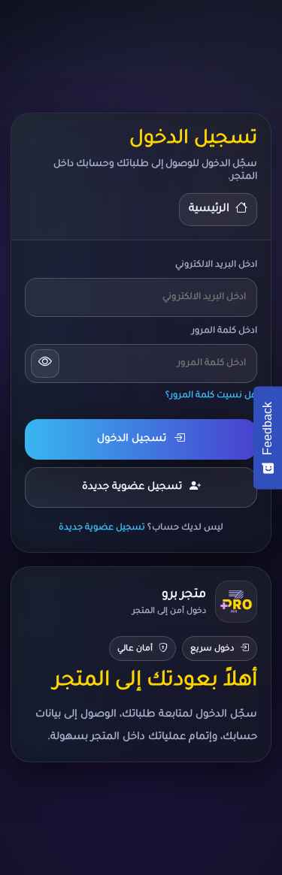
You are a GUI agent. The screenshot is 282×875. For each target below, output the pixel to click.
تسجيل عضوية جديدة (132, 487)
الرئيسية (209, 210)
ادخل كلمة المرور (224, 331)
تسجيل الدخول (131, 439)
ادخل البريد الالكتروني (216, 265)
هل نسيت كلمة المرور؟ (211, 396)
